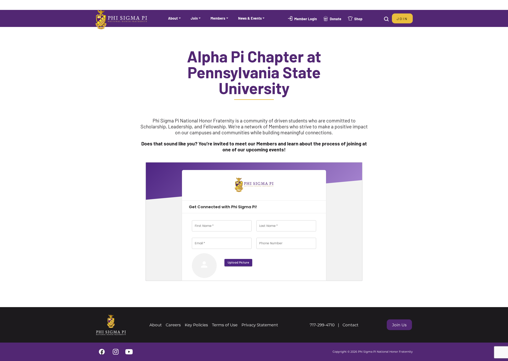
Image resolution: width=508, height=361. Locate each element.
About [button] (173, 18)
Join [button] (194, 18)
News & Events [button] (250, 18)
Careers (173, 324)
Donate (335, 18)
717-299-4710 (322, 324)
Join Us (399, 324)
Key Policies (196, 324)
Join (402, 18)
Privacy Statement (259, 324)
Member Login (305, 18)
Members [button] (218, 18)
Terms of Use (225, 324)
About (155, 324)
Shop (358, 18)
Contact (350, 324)
